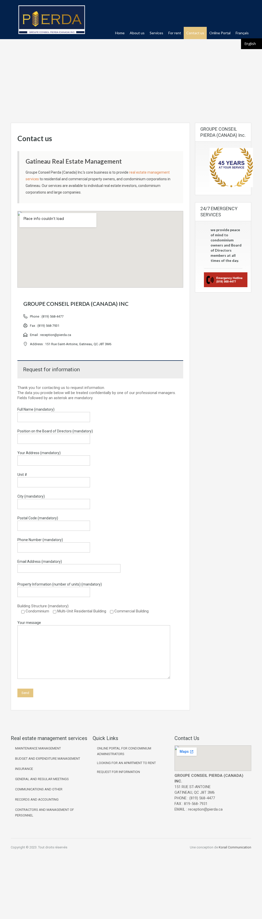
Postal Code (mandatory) (37, 518)
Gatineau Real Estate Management (74, 161)
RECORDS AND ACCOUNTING (37, 799)
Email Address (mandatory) (39, 561)
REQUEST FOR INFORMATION (118, 772)
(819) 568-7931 (48, 326)
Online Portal (220, 33)
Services (156, 33)
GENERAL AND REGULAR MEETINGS (42, 779)
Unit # (22, 475)
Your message (29, 623)
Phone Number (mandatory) (40, 540)
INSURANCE (24, 769)
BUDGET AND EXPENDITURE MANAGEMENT (47, 758)
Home (120, 33)
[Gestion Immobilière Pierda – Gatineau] (51, 22)
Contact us (195, 33)
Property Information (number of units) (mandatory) (59, 584)
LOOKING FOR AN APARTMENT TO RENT (126, 763)
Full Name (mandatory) (35, 409)
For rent (174, 33)
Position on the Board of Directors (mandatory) (55, 431)
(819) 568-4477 (52, 316)
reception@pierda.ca (55, 335)
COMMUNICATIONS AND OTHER (38, 789)
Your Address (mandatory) (39, 453)
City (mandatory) (31, 496)
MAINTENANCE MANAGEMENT (38, 748)
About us (137, 33)
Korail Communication (235, 847)
